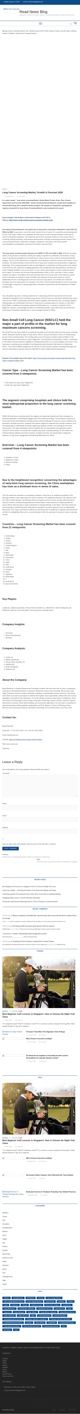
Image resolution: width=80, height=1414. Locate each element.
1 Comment (42, 1178)
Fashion (5, 1231)
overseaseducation (44, 1316)
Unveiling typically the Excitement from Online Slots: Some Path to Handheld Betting (31, 894)
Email (4, 815)
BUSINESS (30, 1298)
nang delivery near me (44, 1309)
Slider (20, 1011)
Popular (14, 1011)
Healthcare (15, 1305)
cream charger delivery (54, 1298)
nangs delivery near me (67, 1312)
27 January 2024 (31, 1061)
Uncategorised (7, 1276)
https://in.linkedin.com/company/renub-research (25, 739)
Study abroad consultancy (12, 1326)
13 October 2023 (8, 196)
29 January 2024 (31, 1035)
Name (4, 803)
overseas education (60, 1316)
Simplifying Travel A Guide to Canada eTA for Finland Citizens (33, 941)
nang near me (59, 1309)
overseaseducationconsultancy (13, 1319)
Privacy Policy (72, 1409)
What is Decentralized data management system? (30, 934)
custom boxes (50, 1301)
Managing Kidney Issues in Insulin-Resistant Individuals (21, 898)
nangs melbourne (9, 1316)
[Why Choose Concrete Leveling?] (13, 1045)
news (32, 1316)
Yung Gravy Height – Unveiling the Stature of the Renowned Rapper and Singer (29, 890)
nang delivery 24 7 (9, 1309)
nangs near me (22, 1316)
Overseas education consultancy (36, 1319)
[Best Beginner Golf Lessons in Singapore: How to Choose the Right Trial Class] (40, 982)
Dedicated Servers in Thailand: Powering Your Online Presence (51, 1192)
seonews (29, 1323)
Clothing (40, 1298)
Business (5, 1011)
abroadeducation (18, 1298)
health (6, 1305)
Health (4, 188)
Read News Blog (33, 12)
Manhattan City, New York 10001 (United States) (19, 1387)
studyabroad (51, 1323)
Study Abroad (40, 1323)
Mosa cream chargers (52, 1305)
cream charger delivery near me (13, 1301)
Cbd (3, 1220)
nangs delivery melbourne (48, 1312)
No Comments (20, 196)
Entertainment (7, 1228)
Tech (4, 1273)
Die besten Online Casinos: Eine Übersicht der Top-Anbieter (49, 1175)
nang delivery (67, 1305)
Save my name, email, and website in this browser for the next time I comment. (29, 844)
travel (16, 1330)
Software (5, 1265)
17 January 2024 (31, 1178)
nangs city (7, 1312)
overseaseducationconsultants (13, 1323)
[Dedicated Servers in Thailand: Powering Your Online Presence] (13, 1194)
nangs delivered (19, 1312)
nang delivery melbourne (26, 1309)
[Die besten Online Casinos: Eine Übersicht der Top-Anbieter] (13, 1181)
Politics (5, 1246)
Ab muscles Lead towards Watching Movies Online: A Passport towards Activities (30, 901)
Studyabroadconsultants (51, 1326)
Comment (6, 773)
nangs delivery (32, 1312)
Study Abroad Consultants (32, 1326)
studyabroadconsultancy (66, 1323)
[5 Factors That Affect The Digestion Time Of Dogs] (13, 1033)
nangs (69, 1309)
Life (10, 1011)
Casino (4, 1216)
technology (7, 1330)
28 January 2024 (31, 1041)
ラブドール (6, 915)
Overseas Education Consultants (60, 1319)
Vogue (4, 1284)
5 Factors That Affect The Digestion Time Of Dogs (45, 1032)
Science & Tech (7, 1258)
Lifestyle (24, 1305)
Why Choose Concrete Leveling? (39, 1039)
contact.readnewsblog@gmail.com (33, 2)
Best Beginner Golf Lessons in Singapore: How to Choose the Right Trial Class (29, 886)
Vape (4, 1280)
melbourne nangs (36, 1305)
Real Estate (6, 1254)
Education (5, 1224)
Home (54, 1409)
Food (4, 1235)
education (61, 1301)
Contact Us (62, 1409)
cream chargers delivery (34, 1301)
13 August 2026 (7, 1020)
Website (5, 827)
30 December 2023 (32, 1195)
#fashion (6, 1298)
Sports (4, 1269)
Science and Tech (7, 1376)
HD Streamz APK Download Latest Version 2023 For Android (33, 926)
